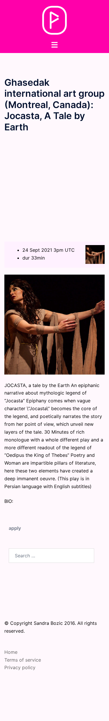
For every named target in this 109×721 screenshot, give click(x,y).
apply (15, 528)
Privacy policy (19, 667)
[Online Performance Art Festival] (54, 20)
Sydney (77, 711)
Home (10, 652)
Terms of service (22, 660)
